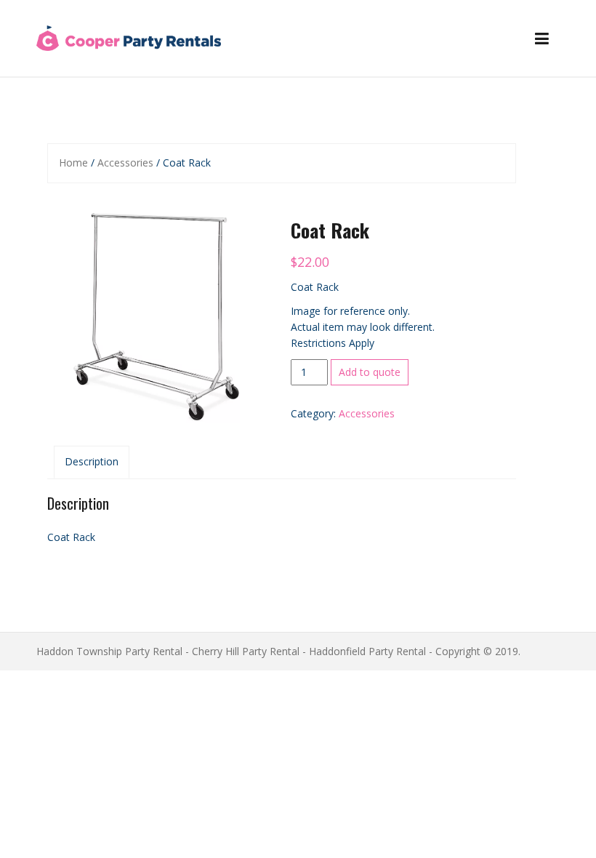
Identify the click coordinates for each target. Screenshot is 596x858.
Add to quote (369, 372)
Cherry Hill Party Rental (245, 651)
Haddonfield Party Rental (367, 651)
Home (73, 162)
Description (91, 461)
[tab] (91, 462)
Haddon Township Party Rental (109, 651)
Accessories (125, 162)
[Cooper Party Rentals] (128, 37)
